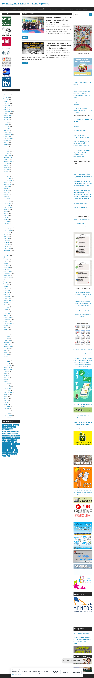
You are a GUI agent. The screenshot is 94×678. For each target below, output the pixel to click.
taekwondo (10, 452)
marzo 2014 (6, 381)
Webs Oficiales (52, 9)
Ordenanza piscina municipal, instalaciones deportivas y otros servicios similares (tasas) (83, 303)
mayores (13, 445)
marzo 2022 (6, 196)
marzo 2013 (6, 404)
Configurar (76, 672)
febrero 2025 (7, 128)
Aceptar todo (55, 672)
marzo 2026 (6, 103)
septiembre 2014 (8, 369)
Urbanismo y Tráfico (65, 26)
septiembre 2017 (8, 300)
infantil (4, 445)
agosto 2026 (7, 94)
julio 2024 (6, 142)
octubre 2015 (7, 344)
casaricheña (5, 433)
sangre (4, 452)
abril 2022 (6, 194)
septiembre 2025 (8, 115)
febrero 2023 (7, 175)
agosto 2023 (7, 163)
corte (17, 437)
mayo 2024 (6, 146)
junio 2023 (6, 167)
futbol (17, 443)
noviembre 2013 (7, 389)
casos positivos (14, 433)
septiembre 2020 (8, 231)
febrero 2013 (7, 406)
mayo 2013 (6, 400)
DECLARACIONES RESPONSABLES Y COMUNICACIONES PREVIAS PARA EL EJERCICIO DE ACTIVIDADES (83, 493)
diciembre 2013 (7, 387)
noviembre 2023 (8, 157)
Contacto (63, 9)
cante (11, 431)
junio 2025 (6, 121)
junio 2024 (6, 144)
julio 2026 (6, 96)
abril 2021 (6, 217)
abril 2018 (6, 286)
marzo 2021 (6, 219)
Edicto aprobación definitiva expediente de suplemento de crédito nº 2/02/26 (83, 110)
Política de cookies (16, 674)
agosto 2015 (7, 348)
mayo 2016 (6, 331)
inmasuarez (58, 24)
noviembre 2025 (8, 111)
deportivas (5, 441)
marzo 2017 (6, 311)
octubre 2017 (7, 298)
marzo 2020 (6, 242)
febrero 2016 (7, 337)
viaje (8, 456)
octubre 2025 (7, 113)
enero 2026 (6, 107)
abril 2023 (6, 171)
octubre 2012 (7, 414)
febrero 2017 (7, 313)
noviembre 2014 (7, 365)
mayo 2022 (6, 192)
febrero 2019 (7, 267)
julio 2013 (6, 396)
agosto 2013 (6, 394)
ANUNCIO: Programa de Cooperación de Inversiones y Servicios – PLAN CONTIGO (82, 417)
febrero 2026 (7, 105)
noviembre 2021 (7, 204)
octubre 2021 (7, 205)
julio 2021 (6, 211)
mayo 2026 (6, 99)
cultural (9, 439)
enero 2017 (6, 315)
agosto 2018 (7, 279)
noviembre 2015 (7, 342)
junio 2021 (6, 213)
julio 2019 (6, 258)
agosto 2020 (7, 232)
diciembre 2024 (7, 132)
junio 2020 (6, 236)
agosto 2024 (7, 140)
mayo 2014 (6, 377)
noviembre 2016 (7, 319)
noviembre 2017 (7, 296)
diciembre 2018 (7, 271)
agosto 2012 (6, 417)
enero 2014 (6, 385)
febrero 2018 (7, 290)
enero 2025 (6, 130)
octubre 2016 (7, 321)
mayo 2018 (6, 284)
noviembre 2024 (8, 134)
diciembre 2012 (7, 410)
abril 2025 (6, 125)
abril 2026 (6, 101)
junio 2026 (6, 98)
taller (15, 452)
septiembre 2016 (8, 323)
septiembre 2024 (8, 138)
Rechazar (66, 672)
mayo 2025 (6, 123)
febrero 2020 (7, 244)
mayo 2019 (6, 261)
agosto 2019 (7, 256)
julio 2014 (6, 373)
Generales (58, 26)
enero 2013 (6, 408)
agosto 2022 (7, 186)
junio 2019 (6, 259)
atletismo (4, 427)
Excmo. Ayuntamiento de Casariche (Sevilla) (26, 3)
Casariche (4, 9)
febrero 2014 (7, 383)
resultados (11, 450)
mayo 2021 (6, 215)
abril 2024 (6, 148)
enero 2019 (6, 269)
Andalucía (15, 425)
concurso (4, 437)
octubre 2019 (7, 252)
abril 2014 (6, 379)
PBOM (71, 9)
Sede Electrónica (30, 9)
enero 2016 (6, 338)
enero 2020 (6, 246)
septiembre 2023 (8, 161)
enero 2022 (6, 200)
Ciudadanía (41, 9)
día (16, 441)
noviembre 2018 (7, 273)
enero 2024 (6, 153)
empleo (4, 443)
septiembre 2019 (8, 254)
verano (4, 456)
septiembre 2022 (8, 184)
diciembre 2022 (7, 178)
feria (13, 443)
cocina (11, 435)
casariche (16, 431)
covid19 (4, 439)
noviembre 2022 (8, 180)
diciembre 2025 (7, 109)
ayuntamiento (11, 427)
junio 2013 (6, 398)
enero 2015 (6, 362)
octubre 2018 (7, 275)
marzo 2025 (6, 127)
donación (11, 441)
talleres (4, 454)
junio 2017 (6, 306)
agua (10, 425)
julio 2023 (6, 165)
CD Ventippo (5, 435)
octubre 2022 (7, 182)
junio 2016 (6, 329)
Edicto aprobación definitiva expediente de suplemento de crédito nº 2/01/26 (83, 103)
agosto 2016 (7, 325)
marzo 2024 (6, 150)
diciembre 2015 (7, 340)
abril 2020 (6, 240)
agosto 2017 (6, 302)
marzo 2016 (6, 335)
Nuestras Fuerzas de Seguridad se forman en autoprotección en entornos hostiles (59, 20)
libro (8, 445)
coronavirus (12, 437)
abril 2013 (6, 402)
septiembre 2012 (8, 416)
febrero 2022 (7, 198)
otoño (9, 448)
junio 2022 (6, 190)
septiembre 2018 (8, 277)
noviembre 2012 (7, 412)
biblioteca (4, 429)
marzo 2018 (6, 288)
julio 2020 (6, 234)
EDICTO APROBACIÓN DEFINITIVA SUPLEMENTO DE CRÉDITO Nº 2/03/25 (82, 143)
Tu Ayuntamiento (16, 9)
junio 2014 (6, 375)
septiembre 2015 (8, 346)
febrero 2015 (7, 360)
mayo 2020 (6, 238)
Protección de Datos (82, 9)
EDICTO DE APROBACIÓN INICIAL (82, 220)
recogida (4, 450)
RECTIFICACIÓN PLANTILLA (80, 130)
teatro (9, 454)
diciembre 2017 (7, 294)
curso (14, 439)
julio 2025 (6, 119)
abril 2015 (6, 356)
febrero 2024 (7, 152)
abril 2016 (6, 333)
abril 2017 (6, 310)
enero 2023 (6, 177)
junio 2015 (6, 352)
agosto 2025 (7, 117)
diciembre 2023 (7, 155)
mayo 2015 (6, 354)
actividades (5, 425)
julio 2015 (6, 350)
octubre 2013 (7, 390)
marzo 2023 (6, 173)
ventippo (14, 454)
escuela (9, 443)
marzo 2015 (6, 358)
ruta (16, 450)
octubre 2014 (7, 367)
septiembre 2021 (8, 207)
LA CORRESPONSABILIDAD (81, 404)
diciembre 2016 (7, 317)
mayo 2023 (6, 169)
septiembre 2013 (8, 392)
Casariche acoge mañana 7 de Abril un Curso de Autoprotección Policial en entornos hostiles (58, 45)
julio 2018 (6, 281)
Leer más (25, 37)
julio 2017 (6, 304)
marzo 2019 (6, 265)
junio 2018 (6, 283)
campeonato (5, 431)
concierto (16, 435)
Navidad (4, 448)
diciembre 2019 (7, 248)
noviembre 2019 (7, 250)
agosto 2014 (7, 371)
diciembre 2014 (7, 363)
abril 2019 (6, 263)
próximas (14, 448)
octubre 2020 (7, 229)
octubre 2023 (7, 159)
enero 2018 (6, 292)
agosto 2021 (6, 209)
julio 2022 (6, 188)
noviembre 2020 (8, 227)
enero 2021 (6, 223)
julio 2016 (6, 327)
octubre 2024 (7, 136)
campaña (11, 429)
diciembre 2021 (7, 202)
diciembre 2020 (7, 225)
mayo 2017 (6, 308)
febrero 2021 (7, 221)
